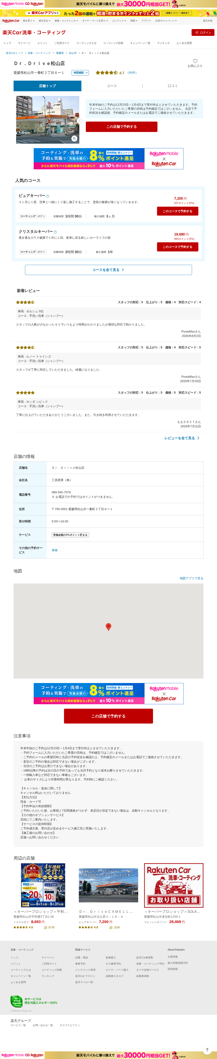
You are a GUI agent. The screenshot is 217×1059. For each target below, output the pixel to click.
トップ (7, 43)
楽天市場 (207, 20)
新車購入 (111, 957)
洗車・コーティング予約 (150, 963)
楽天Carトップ (14, 53)
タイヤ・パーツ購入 (117, 969)
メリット (42, 43)
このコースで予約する (177, 211)
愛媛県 (60, 53)
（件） (132, 72)
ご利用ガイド (62, 43)
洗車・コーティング (39, 53)
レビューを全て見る (179, 438)
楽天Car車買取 (144, 957)
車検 (55, 550)
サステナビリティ (70, 1025)
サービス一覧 (18, 1025)
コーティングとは (86, 43)
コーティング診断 (113, 43)
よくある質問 (184, 43)
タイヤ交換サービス (147, 969)
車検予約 (80, 963)
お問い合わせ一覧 (43, 1025)
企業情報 (173, 956)
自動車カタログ (115, 976)
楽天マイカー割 (84, 982)
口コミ (173, 86)
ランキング (163, 43)
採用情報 (173, 969)
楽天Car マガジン (85, 976)
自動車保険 (142, 976)
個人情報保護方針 (178, 962)
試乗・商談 (81, 957)
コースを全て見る (106, 270)
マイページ (24, 43)
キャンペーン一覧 (140, 43)
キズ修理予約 (113, 963)
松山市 (73, 53)
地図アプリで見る (191, 578)
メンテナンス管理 (85, 969)
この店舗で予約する (121, 126)
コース (112, 86)
